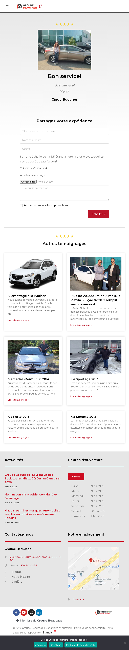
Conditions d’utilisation (59, 627)
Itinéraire (78, 599)
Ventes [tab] (76, 476)
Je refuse (56, 645)
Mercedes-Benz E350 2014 (28, 379)
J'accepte (40, 645)
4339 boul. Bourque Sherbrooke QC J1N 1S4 (35, 558)
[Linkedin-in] (39, 612)
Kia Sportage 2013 (84, 379)
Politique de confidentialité (90, 627)
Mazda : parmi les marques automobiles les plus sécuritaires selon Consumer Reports (32, 514)
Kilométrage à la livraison (27, 296)
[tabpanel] (96, 501)
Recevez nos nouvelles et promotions (45, 205)
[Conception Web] (49, 632)
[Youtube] (23, 612)
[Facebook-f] (16, 612)
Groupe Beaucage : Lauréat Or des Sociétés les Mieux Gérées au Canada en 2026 (33, 478)
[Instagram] (31, 612)
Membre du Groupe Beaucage (41, 620)
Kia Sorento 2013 (83, 417)
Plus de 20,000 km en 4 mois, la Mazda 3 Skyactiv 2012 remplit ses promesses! (95, 300)
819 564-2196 (28, 565)
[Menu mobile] (7, 6)
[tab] (64, 621)
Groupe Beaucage (18, 549)
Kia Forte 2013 (18, 417)
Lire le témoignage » (18, 320)
